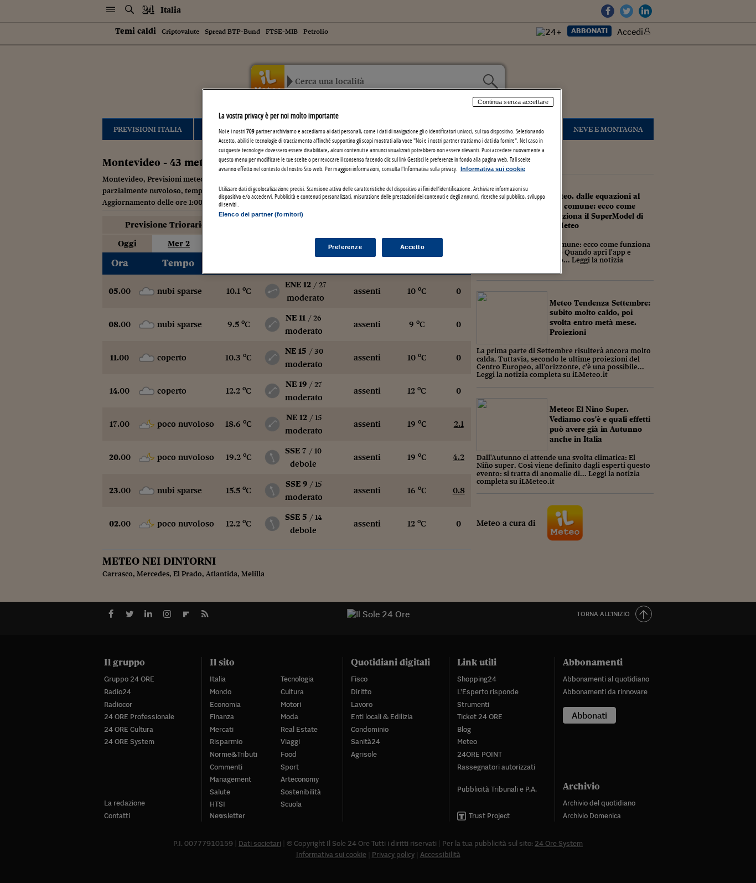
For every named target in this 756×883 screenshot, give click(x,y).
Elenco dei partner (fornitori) (261, 214)
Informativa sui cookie (492, 169)
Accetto (412, 247)
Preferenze (345, 247)
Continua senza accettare (513, 102)
